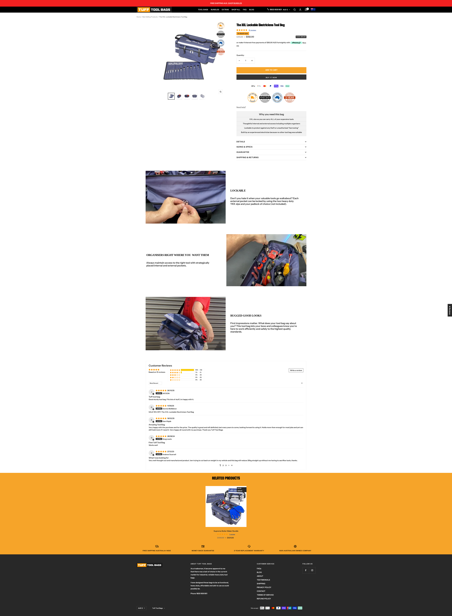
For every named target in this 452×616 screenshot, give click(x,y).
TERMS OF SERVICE (265, 595)
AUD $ (285, 10)
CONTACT (261, 591)
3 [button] (225, 465)
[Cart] (306, 10)
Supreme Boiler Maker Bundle (226, 531)
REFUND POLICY (264, 599)
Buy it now (271, 77)
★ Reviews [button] (450, 310)
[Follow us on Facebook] (306, 570)
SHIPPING (261, 583)
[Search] (295, 10)
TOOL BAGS (203, 9)
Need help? (241, 107)
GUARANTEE (242, 152)
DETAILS (240, 141)
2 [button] (223, 465)
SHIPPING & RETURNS (247, 157)
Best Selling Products (149, 17)
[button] (242, 30)
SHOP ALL (236, 9)
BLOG (251, 9)
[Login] (300, 10)
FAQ (244, 9)
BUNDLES (215, 9)
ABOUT (260, 576)
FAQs (259, 568)
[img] (161, 390)
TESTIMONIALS (263, 580)
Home (139, 17)
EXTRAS (225, 9)
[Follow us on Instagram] (312, 570)
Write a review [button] (296, 370)
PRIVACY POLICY (264, 587)
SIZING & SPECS (244, 147)
